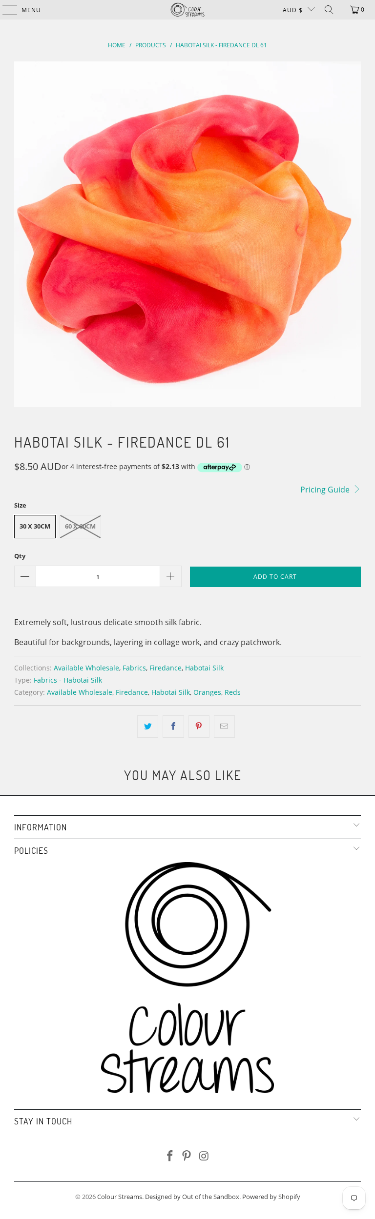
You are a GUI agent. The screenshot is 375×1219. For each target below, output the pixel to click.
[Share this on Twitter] (147, 726)
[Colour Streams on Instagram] (204, 1156)
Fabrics (134, 667)
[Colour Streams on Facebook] (170, 1156)
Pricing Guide (326, 489)
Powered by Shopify (271, 1196)
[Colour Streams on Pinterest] (187, 1156)
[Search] (329, 10)
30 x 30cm (35, 526)
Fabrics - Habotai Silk (68, 680)
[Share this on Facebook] (173, 726)
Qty (19, 555)
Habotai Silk (204, 667)
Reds (233, 692)
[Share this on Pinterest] (198, 726)
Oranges (207, 692)
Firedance (165, 667)
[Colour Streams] (187, 10)
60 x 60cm (80, 526)
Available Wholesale (86, 667)
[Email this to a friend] (224, 726)
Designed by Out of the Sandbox (192, 1196)
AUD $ (293, 10)
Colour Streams (119, 1196)
